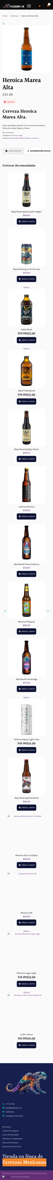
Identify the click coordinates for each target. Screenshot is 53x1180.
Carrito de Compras (10, 1130)
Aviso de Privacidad (10, 1134)
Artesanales (14, 138)
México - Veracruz (32, 138)
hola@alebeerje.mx (14, 1108)
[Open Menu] (29, 6)
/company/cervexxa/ (14, 1116)
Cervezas (14, 16)
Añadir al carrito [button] (28, 221)
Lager (20, 135)
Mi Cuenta (6, 1127)
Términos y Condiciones (12, 1138)
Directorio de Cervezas (11, 1146)
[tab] (13, 151)
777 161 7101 (10, 1104)
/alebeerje (10, 1112)
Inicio (5, 16)
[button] (3, 23)
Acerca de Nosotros (10, 1142)
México (22, 138)
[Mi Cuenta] (40, 6)
